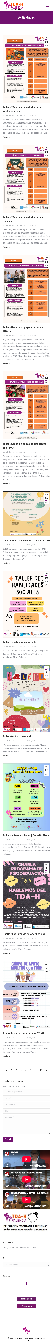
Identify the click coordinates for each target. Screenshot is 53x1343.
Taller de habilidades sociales (20, 642)
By (19, 115)
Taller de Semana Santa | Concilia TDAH (26, 835)
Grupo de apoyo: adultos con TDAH (23, 1033)
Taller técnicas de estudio (18, 736)
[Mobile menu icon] (47, 5)
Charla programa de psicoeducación (24, 934)
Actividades (7, 115)
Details (5, 137)
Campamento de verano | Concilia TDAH (26, 540)
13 (41, 1070)
